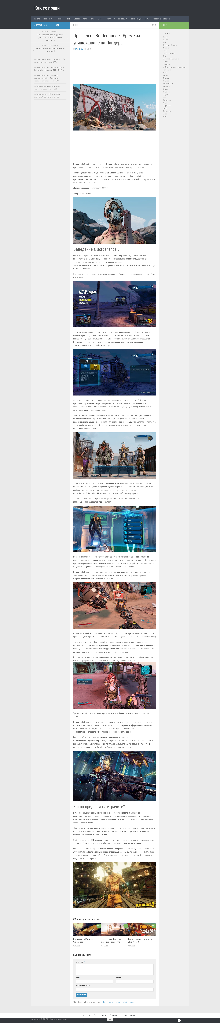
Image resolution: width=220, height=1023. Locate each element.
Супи (164, 97)
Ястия (165, 117)
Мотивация (122, 19)
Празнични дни (136, 19)
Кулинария (166, 64)
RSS (32, 1022)
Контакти (86, 1015)
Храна (100, 19)
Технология (47, 19)
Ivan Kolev (79, 49)
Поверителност (100, 1015)
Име (78, 977)
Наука (92, 19)
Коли (85, 19)
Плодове (166, 81)
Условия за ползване (129, 1015)
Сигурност (111, 19)
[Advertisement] (114, 68)
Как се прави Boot (169, 53)
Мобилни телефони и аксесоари (174, 67)
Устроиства (167, 106)
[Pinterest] (61, 25)
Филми (147, 19)
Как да (165, 51)
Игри (69, 19)
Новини (59, 19)
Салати (165, 89)
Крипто (165, 62)
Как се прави (47, 8)
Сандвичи (166, 92)
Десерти (166, 37)
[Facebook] (57, 25)
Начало (37, 19)
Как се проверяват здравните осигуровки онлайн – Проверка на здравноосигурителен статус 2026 (46, 78)
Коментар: (80, 962)
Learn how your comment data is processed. (119, 1002)
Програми (166, 86)
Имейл (119, 977)
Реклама (113, 1015)
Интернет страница (83, 985)
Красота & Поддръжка (161, 19)
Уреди (165, 103)
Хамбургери (167, 111)
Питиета (166, 78)
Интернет (166, 48)
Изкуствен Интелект (170, 45)
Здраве (77, 19)
